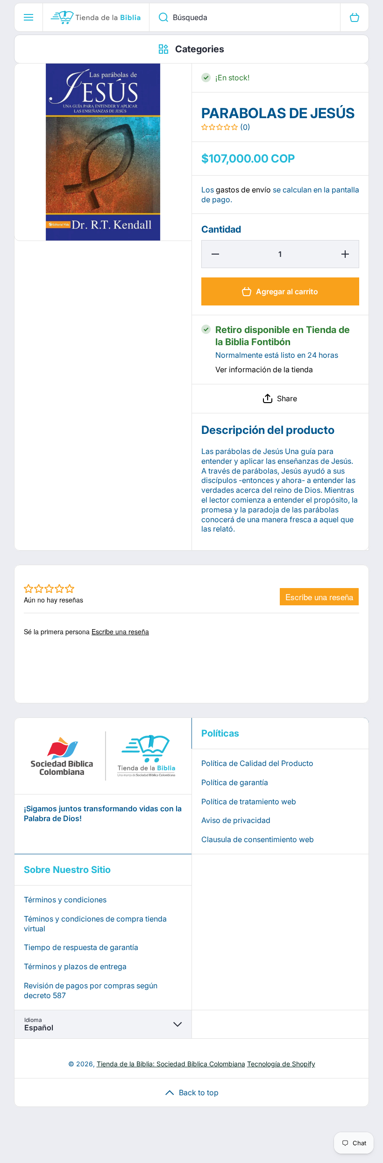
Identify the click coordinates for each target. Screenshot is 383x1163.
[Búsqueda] (158, 17)
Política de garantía (234, 782)
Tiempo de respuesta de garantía (81, 947)
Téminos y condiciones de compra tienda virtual (95, 923)
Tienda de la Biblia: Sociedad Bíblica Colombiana (171, 1064)
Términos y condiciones (65, 899)
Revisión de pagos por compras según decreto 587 (90, 990)
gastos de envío (243, 189)
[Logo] (96, 17)
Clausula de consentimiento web (257, 839)
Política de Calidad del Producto (257, 763)
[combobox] (244, 17)
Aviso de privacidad (235, 820)
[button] (280, 398)
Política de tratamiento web (248, 801)
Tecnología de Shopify (281, 1064)
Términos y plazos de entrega (75, 966)
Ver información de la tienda (264, 369)
